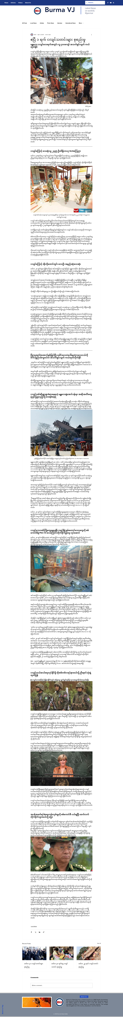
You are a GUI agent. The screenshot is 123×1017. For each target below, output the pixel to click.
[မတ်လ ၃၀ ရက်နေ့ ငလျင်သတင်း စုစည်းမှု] (61, 953)
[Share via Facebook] (31, 932)
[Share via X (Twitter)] (35, 932)
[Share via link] (43, 932)
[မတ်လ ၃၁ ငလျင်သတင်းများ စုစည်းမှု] (34, 953)
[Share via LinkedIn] (39, 932)
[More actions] (91, 35)
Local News (33, 23)
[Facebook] (108, 3)
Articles (42, 23)
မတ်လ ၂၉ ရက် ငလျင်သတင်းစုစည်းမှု (88, 965)
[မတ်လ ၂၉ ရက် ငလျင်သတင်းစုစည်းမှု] (89, 953)
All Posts (24, 23)
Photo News (50, 23)
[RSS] (113, 3)
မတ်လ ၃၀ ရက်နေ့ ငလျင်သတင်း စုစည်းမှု (59, 965)
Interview (59, 23)
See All (99, 943)
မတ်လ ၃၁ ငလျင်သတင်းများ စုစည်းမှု (33, 965)
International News (70, 23)
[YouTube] (111, 3)
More (80, 23)
